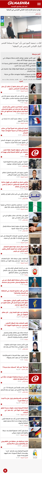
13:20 (21, 156)
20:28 (21, 339)
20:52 (21, 189)
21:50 (21, 284)
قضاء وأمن (38, 14)
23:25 (19, 135)
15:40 (19, 166)
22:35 (21, 275)
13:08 (21, 360)
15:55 (19, 220)
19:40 (19, 198)
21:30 (19, 231)
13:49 (17, 145)
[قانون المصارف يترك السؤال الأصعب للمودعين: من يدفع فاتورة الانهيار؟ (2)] (35, 325)
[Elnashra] (18, 3)
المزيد (21, 81)
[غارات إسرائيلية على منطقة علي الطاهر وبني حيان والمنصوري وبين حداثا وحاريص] (35, 443)
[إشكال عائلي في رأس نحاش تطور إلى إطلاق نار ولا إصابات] (35, 196)
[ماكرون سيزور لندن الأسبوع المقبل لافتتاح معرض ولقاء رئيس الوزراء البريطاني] (35, 174)
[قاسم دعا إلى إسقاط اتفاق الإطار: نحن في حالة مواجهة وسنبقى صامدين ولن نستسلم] (35, 282)
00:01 (17, 307)
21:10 (17, 242)
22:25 (17, 263)
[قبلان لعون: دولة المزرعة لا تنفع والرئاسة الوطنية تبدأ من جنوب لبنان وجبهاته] (35, 357)
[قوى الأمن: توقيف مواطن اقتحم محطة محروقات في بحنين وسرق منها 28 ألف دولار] (39, 58)
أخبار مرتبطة (36, 54)
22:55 (17, 177)
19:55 (21, 103)
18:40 (19, 349)
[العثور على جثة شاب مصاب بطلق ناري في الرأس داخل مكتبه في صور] (35, 217)
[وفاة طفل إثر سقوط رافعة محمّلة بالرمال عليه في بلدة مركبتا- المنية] (35, 228)
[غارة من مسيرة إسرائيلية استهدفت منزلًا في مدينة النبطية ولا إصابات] (39, 75)
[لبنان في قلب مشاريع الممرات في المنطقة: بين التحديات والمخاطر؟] (35, 293)
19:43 (21, 425)
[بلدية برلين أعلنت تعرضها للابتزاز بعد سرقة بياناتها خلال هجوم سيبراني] (35, 433)
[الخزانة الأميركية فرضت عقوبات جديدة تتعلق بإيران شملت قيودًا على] (35, 411)
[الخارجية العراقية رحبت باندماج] (35, 454)
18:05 (19, 392)
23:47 (17, 435)
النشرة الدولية (24, 91)
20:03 (19, 381)
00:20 (17, 123)
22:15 (17, 457)
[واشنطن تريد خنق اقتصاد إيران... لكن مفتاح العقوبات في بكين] (35, 314)
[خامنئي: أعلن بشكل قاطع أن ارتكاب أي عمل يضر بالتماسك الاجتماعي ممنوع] (35, 88)
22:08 (17, 113)
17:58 (17, 414)
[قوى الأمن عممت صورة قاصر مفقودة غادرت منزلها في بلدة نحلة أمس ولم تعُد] (35, 346)
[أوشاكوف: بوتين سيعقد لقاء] (35, 260)
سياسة (26, 102)
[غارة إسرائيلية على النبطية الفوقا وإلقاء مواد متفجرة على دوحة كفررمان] (39, 69)
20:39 (19, 446)
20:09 (17, 91)
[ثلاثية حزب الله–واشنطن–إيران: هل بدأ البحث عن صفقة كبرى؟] (35, 400)
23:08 (17, 209)
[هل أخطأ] (35, 368)
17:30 (21, 253)
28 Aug (18, 295)
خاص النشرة (25, 295)
